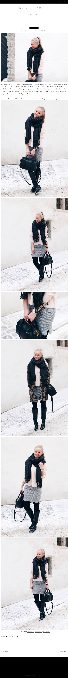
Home (31, 672)
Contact (38, 672)
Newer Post (5, 651)
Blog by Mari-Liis (34, 7)
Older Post (63, 651)
